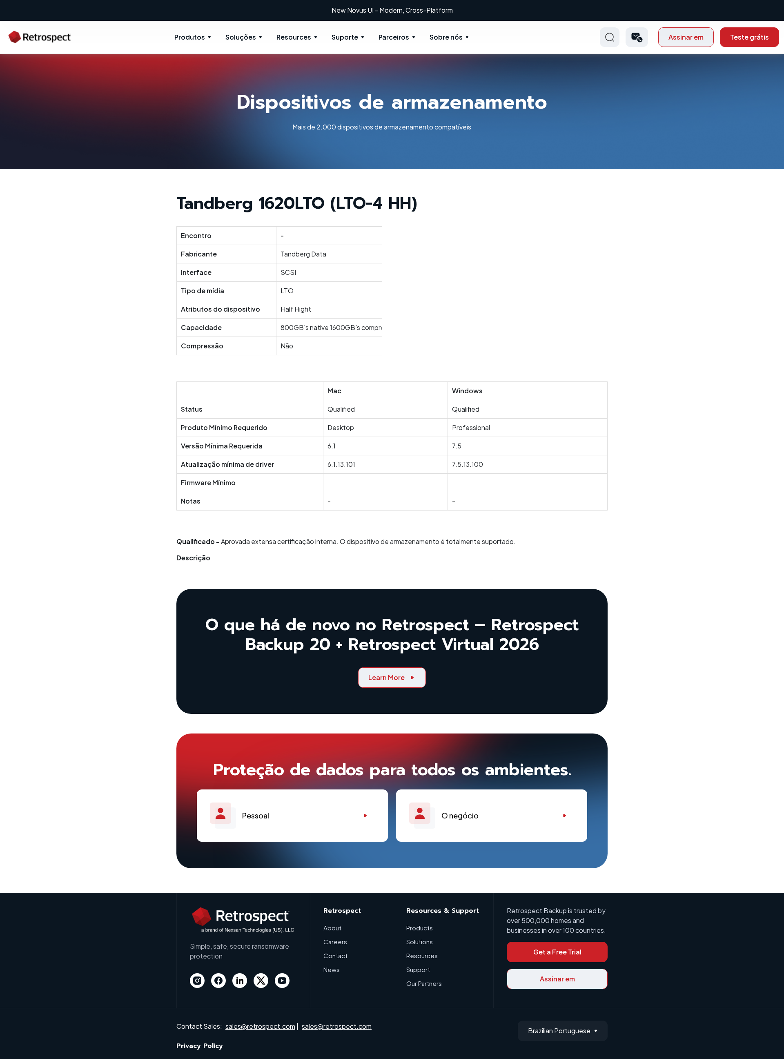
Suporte (345, 37)
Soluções (240, 37)
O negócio (460, 815)
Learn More (386, 677)
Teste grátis (749, 37)
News (331, 969)
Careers (335, 941)
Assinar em (686, 37)
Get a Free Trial (557, 952)
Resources (293, 37)
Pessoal (255, 815)
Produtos (189, 37)
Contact (335, 955)
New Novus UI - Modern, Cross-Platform (392, 10)
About (332, 928)
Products (419, 928)
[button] (637, 37)
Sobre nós (446, 37)
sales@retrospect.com (260, 1026)
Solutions (419, 941)
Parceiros (394, 37)
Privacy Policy (199, 1046)
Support (418, 969)
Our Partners (424, 983)
